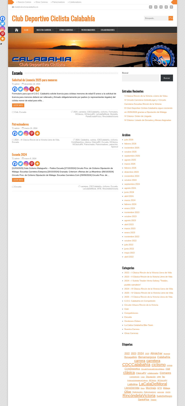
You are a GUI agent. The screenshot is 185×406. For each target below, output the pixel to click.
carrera (93, 140)
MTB (99, 189)
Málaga (166, 388)
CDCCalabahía (93, 112)
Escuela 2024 (19, 154)
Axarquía (167, 354)
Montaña (114, 114)
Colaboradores (107, 29)
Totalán (153, 400)
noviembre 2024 (131, 176)
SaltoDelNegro (164, 396)
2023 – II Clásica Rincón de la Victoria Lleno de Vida (148, 276)
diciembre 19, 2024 (32, 84)
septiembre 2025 (132, 156)
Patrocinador (89, 144)
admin (17, 84)
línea (143, 388)
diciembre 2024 (131, 172)
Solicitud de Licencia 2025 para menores (34, 80)
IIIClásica (79, 114)
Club (26, 29)
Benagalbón (130, 357)
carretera (82, 112)
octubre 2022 (130, 240)
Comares (165, 372)
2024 (75, 112)
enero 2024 (129, 208)
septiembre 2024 (132, 184)
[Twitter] (20, 89)
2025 (147, 354)
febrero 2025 (130, 168)
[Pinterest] (31, 89)
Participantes (137, 392)
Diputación (151, 377)
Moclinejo (151, 388)
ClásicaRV (96, 142)
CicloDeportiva (77, 142)
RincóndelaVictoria (110, 116)
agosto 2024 (130, 188)
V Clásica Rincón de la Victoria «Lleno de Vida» (146, 96)
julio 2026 (128, 139)
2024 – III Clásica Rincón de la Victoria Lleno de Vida (36, 140)
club (168, 369)
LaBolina (132, 384)
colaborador (152, 373)
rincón (167, 392)
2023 (133, 353)
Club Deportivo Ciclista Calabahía (53, 18)
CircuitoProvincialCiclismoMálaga (152, 369)
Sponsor (114, 147)
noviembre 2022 (131, 236)
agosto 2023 (130, 220)
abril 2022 (129, 257)
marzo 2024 (129, 200)
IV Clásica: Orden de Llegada (137, 116)
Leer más (18, 105)
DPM (159, 377)
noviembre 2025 (131, 148)
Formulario (113, 112)
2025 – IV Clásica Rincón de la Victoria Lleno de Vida (148, 293)
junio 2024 (129, 192)
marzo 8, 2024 (30, 158)
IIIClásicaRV (89, 114)
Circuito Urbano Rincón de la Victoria (141, 305)
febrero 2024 (130, 204)
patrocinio (113, 144)
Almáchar (156, 353)
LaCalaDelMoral (102, 114)
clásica (88, 142)
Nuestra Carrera (44, 29)
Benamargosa (147, 357)
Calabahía (85, 140)
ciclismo (104, 112)
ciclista (169, 365)
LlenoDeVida (131, 388)
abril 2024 (129, 196)
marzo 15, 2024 (30, 128)
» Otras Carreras (40, 2)
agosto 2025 (130, 160)
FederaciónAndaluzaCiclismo (137, 380)
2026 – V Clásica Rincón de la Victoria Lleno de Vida (148, 297)
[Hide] (1, 44)
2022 (127, 353)
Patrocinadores (88, 29)
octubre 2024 (130, 180)
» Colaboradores (74, 2)
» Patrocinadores (57, 2)
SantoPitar (143, 399)
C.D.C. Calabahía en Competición (139, 301)
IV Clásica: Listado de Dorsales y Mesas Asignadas (147, 120)
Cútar (143, 377)
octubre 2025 (130, 152)
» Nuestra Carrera (22, 2)
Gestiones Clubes (132, 321)
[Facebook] (14, 89)
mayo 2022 (129, 253)
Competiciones (131, 313)
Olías (127, 391)
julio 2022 (128, 244)
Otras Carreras (66, 29)
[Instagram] (26, 89)
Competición (134, 377)
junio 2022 (129, 248)
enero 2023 (129, 232)
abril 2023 (129, 224)
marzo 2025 (129, 164)
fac (163, 377)
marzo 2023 (129, 228)
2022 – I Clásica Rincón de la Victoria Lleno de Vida (148, 272)
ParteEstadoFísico (93, 116)
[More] (37, 89)
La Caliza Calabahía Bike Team (138, 325)
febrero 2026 (130, 143)
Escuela (22, 112)
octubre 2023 (130, 216)
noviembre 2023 (131, 212)
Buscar (125, 73)
